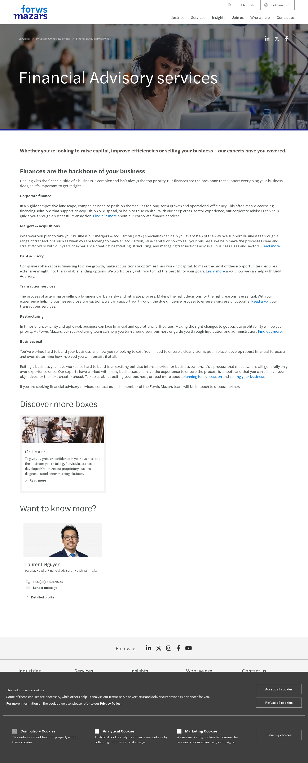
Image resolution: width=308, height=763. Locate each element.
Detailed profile (42, 597)
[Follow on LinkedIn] (148, 648)
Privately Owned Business (53, 38)
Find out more (105, 215)
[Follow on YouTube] (188, 648)
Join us (238, 17)
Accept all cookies (278, 689)
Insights (218, 17)
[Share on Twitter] (277, 38)
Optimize (35, 451)
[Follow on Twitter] (158, 648)
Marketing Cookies (201, 731)
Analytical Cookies (119, 731)
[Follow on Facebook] (178, 648)
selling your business (247, 376)
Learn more (215, 271)
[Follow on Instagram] (168, 648)
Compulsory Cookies (38, 731)
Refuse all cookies (278, 702)
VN (252, 5)
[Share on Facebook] (286, 38)
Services (198, 17)
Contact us (286, 17)
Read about (261, 301)
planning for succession (202, 376)
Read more (270, 245)
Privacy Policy (110, 703)
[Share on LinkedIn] (267, 38)
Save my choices (279, 734)
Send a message (44, 587)
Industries (175, 17)
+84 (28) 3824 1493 (47, 581)
